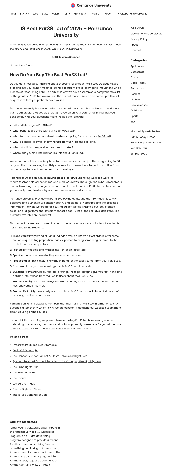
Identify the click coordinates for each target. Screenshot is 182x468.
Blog (35, 14)
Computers (137, 71)
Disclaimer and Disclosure (132, 14)
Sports (134, 116)
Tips (133, 121)
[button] (86, 13)
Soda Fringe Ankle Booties (146, 142)
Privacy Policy (139, 39)
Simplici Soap (139, 153)
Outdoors (136, 110)
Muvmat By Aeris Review (145, 131)
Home (13, 14)
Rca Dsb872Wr (139, 148)
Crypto (135, 77)
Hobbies (135, 94)
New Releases (139, 105)
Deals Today (138, 83)
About (134, 44)
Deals (45, 14)
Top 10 (66, 14)
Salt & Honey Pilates (143, 137)
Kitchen (135, 99)
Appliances (137, 66)
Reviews (24, 14)
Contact (136, 50)
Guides (55, 14)
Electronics (137, 88)
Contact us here (20, 328)
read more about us (58, 328)
